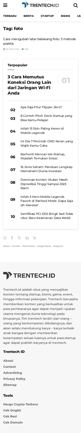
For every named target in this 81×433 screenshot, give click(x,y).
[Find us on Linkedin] (27, 238)
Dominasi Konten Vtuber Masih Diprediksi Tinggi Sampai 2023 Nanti (44, 184)
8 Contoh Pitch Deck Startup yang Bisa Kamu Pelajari (46, 118)
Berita (29, 15)
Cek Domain (13, 422)
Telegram (58, 246)
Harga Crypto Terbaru (20, 404)
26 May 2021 (12, 49)
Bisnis (65, 15)
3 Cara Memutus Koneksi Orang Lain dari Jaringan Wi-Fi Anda (29, 85)
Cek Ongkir (12, 410)
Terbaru (9, 15)
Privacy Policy (14, 379)
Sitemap (10, 385)
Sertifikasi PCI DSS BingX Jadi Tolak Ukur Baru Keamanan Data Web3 (47, 216)
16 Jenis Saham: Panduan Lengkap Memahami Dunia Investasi (46, 169)
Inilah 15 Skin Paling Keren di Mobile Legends (42, 131)
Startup (47, 15)
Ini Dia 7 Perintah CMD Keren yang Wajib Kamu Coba (47, 143)
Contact (16, 246)
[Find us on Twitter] (19, 238)
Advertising (12, 373)
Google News (44, 246)
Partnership (28, 246)
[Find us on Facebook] (12, 238)
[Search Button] (75, 5)
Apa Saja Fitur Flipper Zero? (41, 107)
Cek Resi (10, 416)
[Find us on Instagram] (4, 238)
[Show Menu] (5, 5)
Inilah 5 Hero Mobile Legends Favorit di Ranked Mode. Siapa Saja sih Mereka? (47, 201)
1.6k (26, 49)
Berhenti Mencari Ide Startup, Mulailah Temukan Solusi (43, 156)
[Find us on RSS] (34, 238)
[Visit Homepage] (40, 5)
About (6, 246)
